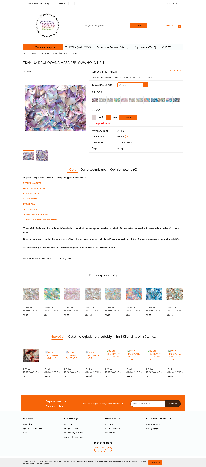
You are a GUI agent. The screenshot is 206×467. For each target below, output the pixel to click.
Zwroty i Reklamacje (73, 437)
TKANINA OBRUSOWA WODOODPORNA (40, 219)
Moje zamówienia (113, 428)
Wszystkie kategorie (44, 47)
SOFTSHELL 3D (30, 209)
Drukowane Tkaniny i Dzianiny (113, 47)
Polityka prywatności (73, 432)
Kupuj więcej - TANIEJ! (145, 47)
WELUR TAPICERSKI (32, 183)
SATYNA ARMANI (30, 198)
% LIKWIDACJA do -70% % (78, 47)
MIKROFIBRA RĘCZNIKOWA (35, 214)
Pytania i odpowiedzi (32, 428)
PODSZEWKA (29, 203)
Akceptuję (155, 462)
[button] (28, 418)
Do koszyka (126, 117)
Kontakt (26, 432)
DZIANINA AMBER (31, 193)
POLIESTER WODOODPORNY (35, 188)
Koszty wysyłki (152, 428)
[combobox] (132, 84)
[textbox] (130, 84)
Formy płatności (153, 424)
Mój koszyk (110, 432)
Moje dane (110, 424)
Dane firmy (28, 424)
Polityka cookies (71, 428)
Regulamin (69, 424)
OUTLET (166, 47)
